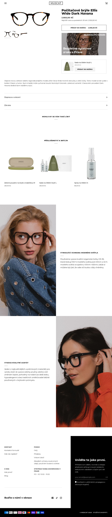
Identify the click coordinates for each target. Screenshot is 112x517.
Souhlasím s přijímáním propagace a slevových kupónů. (90, 483)
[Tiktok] (57, 498)
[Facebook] (53, 498)
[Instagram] (61, 498)
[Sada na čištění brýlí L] (56, 163)
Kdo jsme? (8, 472)
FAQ (35, 450)
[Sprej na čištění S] (91, 163)
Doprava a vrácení (12, 97)
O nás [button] (6, 469)
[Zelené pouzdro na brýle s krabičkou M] (21, 163)
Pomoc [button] (37, 447)
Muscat (84, 512)
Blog (6, 476)
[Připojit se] (105, 477)
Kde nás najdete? (10, 454)
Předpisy (37, 454)
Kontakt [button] (8, 447)
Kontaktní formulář (11, 450)
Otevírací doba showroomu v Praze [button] (47, 470)
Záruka (7, 105)
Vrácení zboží (39, 457)
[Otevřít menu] (7, 3)
